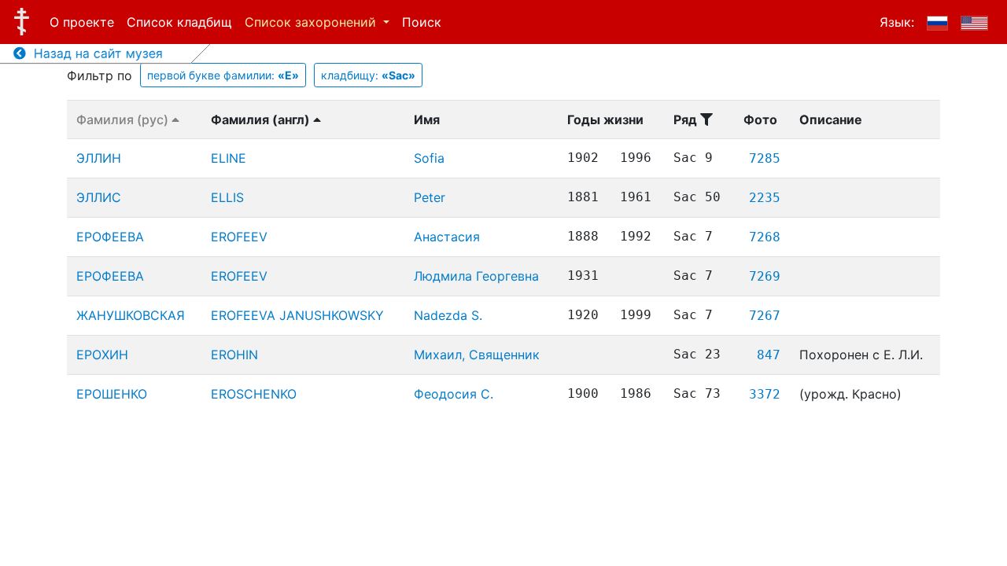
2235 (764, 197)
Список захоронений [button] (312, 22)
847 (768, 354)
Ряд (686, 119)
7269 (764, 276)
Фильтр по (99, 75)
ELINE (228, 158)
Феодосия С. (453, 394)
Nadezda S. (448, 315)
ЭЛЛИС (98, 197)
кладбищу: (368, 75)
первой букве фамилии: (223, 75)
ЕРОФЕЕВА (110, 236)
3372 (764, 394)
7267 (764, 315)
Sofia (429, 158)
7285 (764, 158)
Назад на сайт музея (94, 53)
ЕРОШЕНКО (111, 394)
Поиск (421, 22)
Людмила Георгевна (476, 276)
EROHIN (234, 354)
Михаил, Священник (477, 354)
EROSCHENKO (254, 394)
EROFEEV (239, 236)
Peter (429, 197)
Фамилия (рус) (124, 119)
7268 (764, 237)
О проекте (82, 22)
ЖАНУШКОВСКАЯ (130, 315)
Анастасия (447, 236)
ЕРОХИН (102, 354)
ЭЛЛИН (98, 158)
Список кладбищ (179, 22)
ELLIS (227, 197)
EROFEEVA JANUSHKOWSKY (297, 315)
